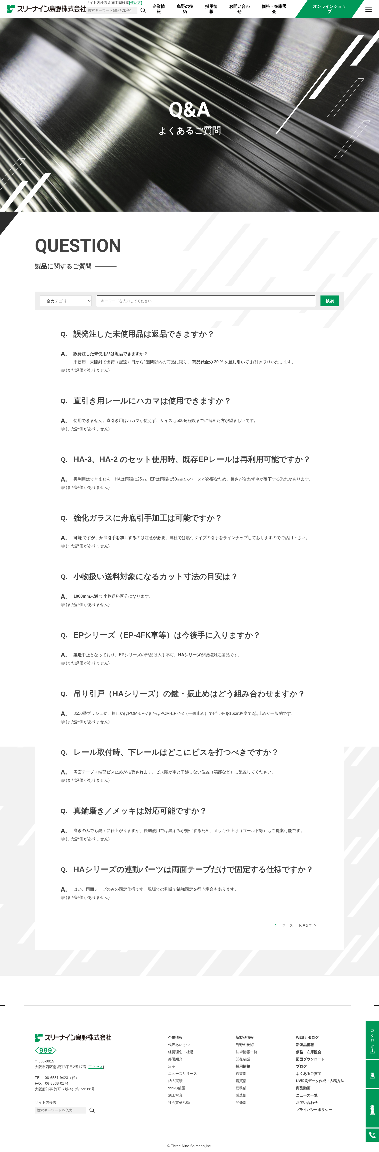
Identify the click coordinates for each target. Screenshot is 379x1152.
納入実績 (175, 1081)
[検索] (143, 10)
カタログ (372, 1036)
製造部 (241, 1095)
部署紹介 (175, 1059)
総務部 (241, 1088)
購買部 (241, 1081)
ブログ (301, 1066)
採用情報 (211, 9)
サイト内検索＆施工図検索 (114, 3)
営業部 (241, 1073)
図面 (372, 1071)
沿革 (171, 1066)
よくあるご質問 (308, 1073)
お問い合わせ (239, 9)
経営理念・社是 (180, 1052)
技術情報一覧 (246, 1052)
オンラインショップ (329, 9)
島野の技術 (185, 9)
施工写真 (175, 1095)
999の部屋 (176, 1088)
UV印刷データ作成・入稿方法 (320, 1081)
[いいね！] (63, 371)
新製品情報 (245, 1037)
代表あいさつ (179, 1045)
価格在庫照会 (372, 1105)
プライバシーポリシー (314, 1110)
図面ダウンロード (310, 1059)
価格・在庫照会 (274, 9)
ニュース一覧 (307, 1095)
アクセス (95, 1067)
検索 (330, 301)
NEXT (305, 925)
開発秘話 (243, 1059)
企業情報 (159, 9)
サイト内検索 (45, 1102)
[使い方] (135, 3)
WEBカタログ (307, 1037)
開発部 (241, 1102)
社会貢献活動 (179, 1102)
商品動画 (303, 1088)
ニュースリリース (182, 1073)
